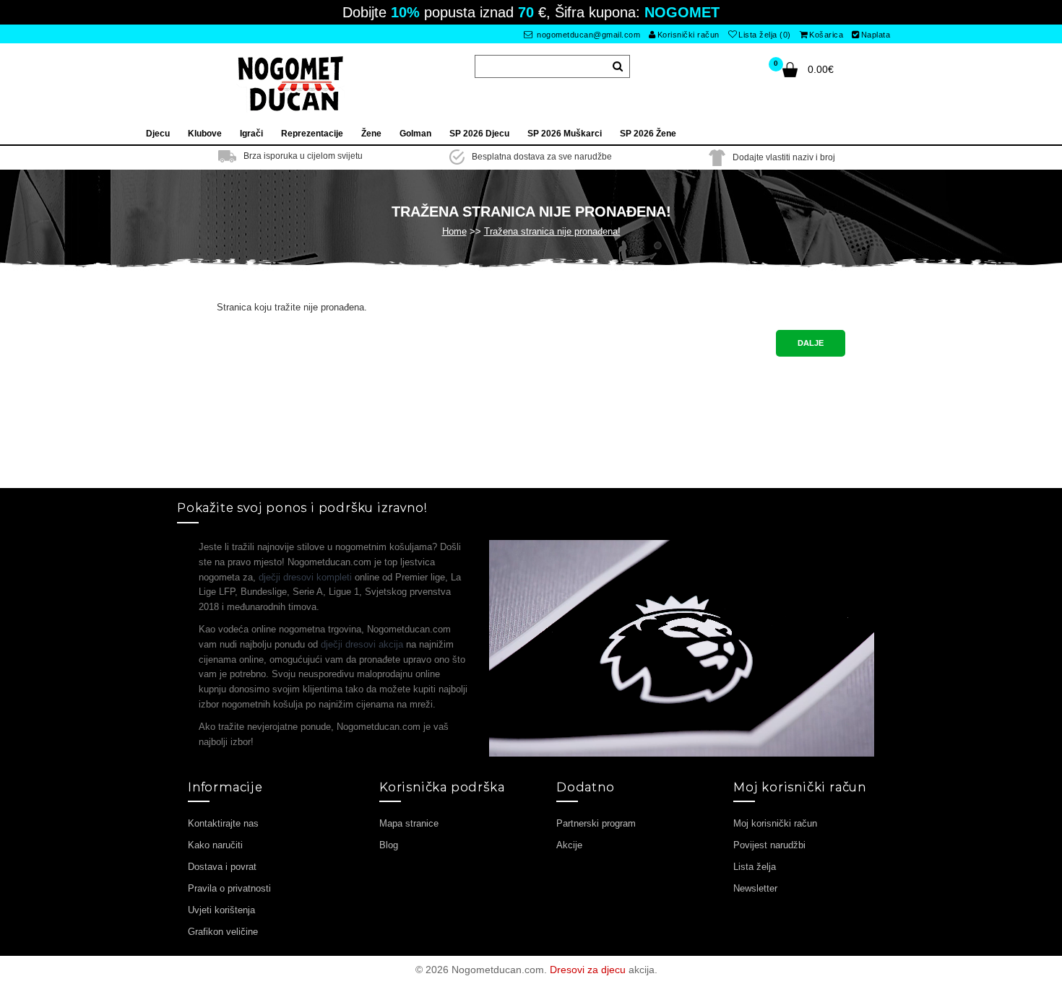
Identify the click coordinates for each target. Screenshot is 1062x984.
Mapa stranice (409, 823)
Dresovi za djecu (588, 969)
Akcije (569, 845)
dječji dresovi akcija (362, 644)
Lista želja (754, 866)
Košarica (826, 34)
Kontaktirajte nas (223, 823)
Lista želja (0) (764, 34)
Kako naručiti (215, 845)
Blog (388, 845)
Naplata (876, 34)
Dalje (811, 343)
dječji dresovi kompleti (305, 577)
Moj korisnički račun (775, 823)
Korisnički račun (688, 34)
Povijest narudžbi (769, 845)
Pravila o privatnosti (229, 888)
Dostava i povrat (222, 866)
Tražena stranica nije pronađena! (552, 231)
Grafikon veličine (223, 931)
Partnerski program (596, 823)
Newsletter (755, 888)
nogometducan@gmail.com (588, 34)
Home (454, 231)
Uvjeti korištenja (221, 910)
